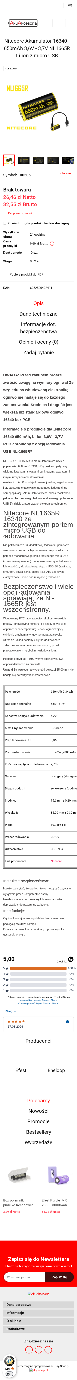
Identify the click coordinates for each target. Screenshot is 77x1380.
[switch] (9, 1374)
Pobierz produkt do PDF (26, 274)
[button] (38, 1304)
